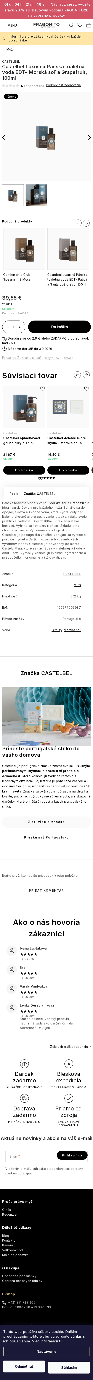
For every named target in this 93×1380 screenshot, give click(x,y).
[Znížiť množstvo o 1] (8, 327)
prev (77, 222)
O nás (6, 1210)
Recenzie (9, 1214)
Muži (77, 585)
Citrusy (57, 630)
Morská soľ (58, 503)
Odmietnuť (24, 1366)
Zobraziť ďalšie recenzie (69, 1046)
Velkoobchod (12, 1250)
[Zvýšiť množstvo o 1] (19, 327)
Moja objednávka (15, 1255)
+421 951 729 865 (21, 1302)
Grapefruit (78, 503)
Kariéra (7, 1245)
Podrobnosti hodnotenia (63, 85)
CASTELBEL (11, 61)
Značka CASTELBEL (39, 493)
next (86, 223)
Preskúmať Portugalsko (46, 837)
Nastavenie (46, 1351)
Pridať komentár (46, 890)
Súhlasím (69, 1367)
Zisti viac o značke (46, 822)
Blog (5, 1235)
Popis (14, 493)
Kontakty (8, 1240)
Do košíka (59, 327)
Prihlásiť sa (72, 1155)
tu (61, 1341)
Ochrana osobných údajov (22, 1281)
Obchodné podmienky (19, 1276)
